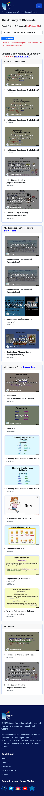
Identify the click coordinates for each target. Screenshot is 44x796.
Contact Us (6, 766)
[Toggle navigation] (39, 5)
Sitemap (4, 774)
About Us (5, 763)
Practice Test (22, 56)
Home (3, 759)
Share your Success (9, 770)
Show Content (8, 38)
